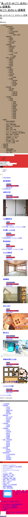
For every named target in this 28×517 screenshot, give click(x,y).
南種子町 (14, 93)
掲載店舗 (5, 145)
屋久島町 (14, 95)
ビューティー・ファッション (14, 131)
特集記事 (5, 144)
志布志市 (11, 74)
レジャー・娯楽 (10, 142)
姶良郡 (11, 64)
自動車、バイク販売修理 (13, 126)
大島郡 (11, 100)
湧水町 (11, 65)
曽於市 (11, 72)
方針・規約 (9, 152)
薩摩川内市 (12, 46)
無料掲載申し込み (11, 150)
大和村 (14, 101)
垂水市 (11, 70)
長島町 (14, 56)
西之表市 (11, 88)
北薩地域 (8, 44)
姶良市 (11, 62)
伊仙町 (14, 113)
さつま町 (14, 52)
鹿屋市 (11, 69)
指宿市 (11, 39)
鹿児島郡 (11, 33)
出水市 (11, 49)
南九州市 (11, 43)
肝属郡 (11, 79)
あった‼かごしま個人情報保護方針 (12, 504)
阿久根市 (11, 48)
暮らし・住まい (10, 139)
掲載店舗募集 (10, 149)
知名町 (14, 116)
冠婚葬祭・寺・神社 (11, 137)
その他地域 (6, 403)
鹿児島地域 (9, 26)
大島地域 (8, 96)
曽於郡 (11, 75)
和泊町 (14, 114)
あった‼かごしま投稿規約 (10, 507)
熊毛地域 (8, 87)
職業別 (5, 119)
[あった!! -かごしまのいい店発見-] (9, 501)
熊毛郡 (11, 90)
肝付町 (14, 85)
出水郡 (11, 54)
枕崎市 (11, 38)
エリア (5, 25)
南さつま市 (12, 41)
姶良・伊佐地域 (10, 57)
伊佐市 (11, 61)
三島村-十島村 (16, 34)
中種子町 (14, 92)
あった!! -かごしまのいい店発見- (16, 512)
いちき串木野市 (13, 31)
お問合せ (5, 147)
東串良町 (14, 80)
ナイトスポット (10, 123)
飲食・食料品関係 (11, 124)
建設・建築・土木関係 (12, 134)
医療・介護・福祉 (11, 129)
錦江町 (14, 82)
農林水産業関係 (10, 121)
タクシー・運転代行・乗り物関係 (15, 132)
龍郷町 (14, 106)
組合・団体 (9, 127)
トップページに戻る (5, 395)
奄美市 (11, 98)
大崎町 (14, 77)
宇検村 (14, 103)
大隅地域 (8, 67)
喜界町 (14, 108)
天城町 (14, 111)
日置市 (11, 30)
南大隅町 (14, 83)
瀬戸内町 (14, 105)
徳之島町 (14, 110)
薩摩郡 (11, 51)
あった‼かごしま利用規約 (10, 506)
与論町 (14, 118)
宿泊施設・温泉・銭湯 (12, 141)
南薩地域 (8, 36)
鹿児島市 (11, 28)
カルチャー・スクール (12, 136)
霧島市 (11, 59)
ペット (5, 471)
